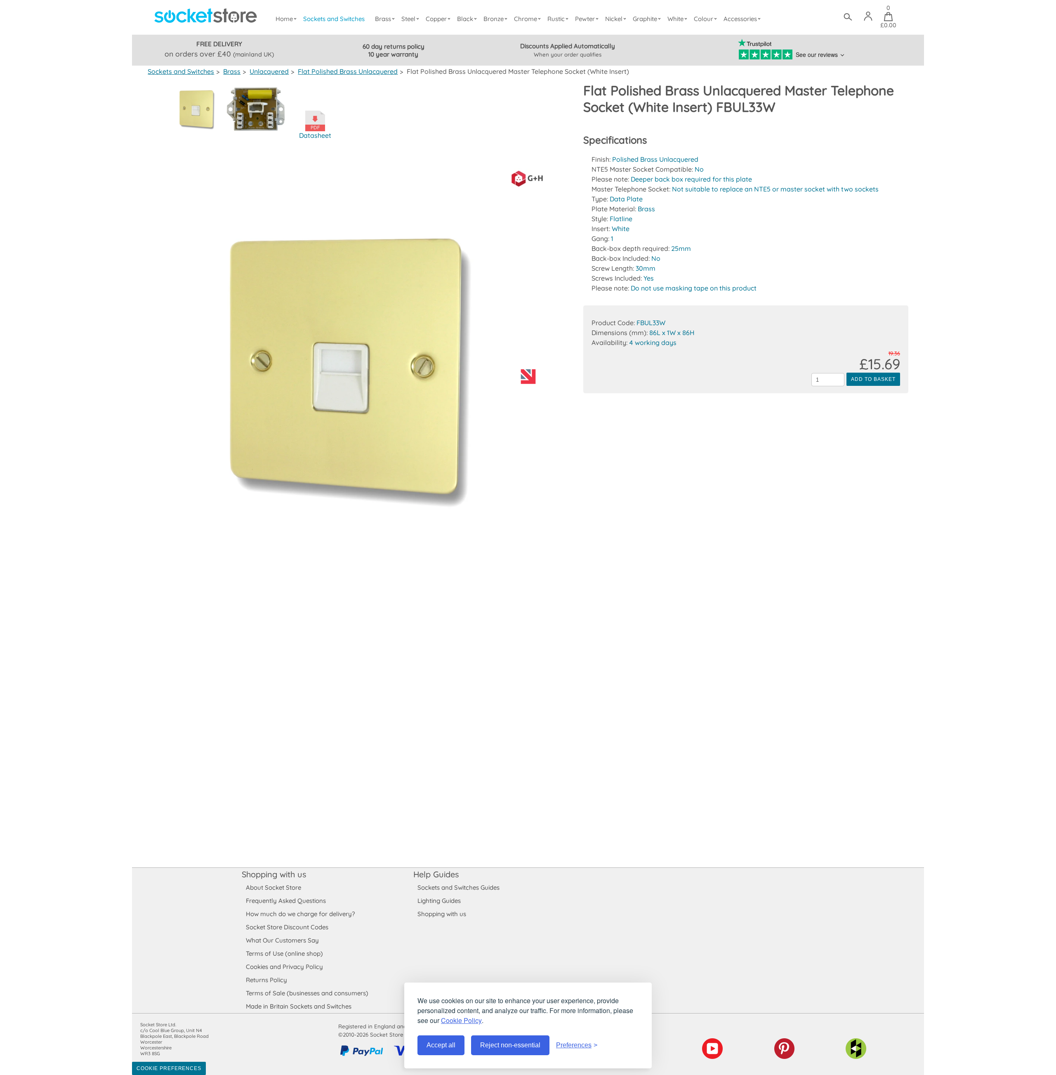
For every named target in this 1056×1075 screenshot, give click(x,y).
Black (465, 19)
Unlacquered (269, 71)
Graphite (645, 19)
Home (284, 19)
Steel (408, 19)
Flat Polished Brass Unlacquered (348, 71)
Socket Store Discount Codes (287, 927)
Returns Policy (266, 980)
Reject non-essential (510, 1045)
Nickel (613, 19)
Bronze (493, 19)
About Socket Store (273, 887)
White (675, 19)
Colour (703, 19)
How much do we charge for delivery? (300, 914)
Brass (383, 19)
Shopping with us (274, 874)
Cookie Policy (461, 1020)
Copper (436, 19)
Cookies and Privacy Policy (284, 967)
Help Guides (436, 874)
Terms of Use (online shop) (284, 953)
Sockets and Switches (334, 19)
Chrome (525, 19)
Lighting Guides (439, 901)
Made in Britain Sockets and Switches (298, 1006)
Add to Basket (873, 379)
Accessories (740, 19)
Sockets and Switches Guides (458, 887)
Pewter (585, 19)
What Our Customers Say (282, 940)
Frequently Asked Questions (286, 901)
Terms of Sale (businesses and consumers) (307, 993)
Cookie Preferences (169, 1068)
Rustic (556, 19)
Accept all (441, 1045)
